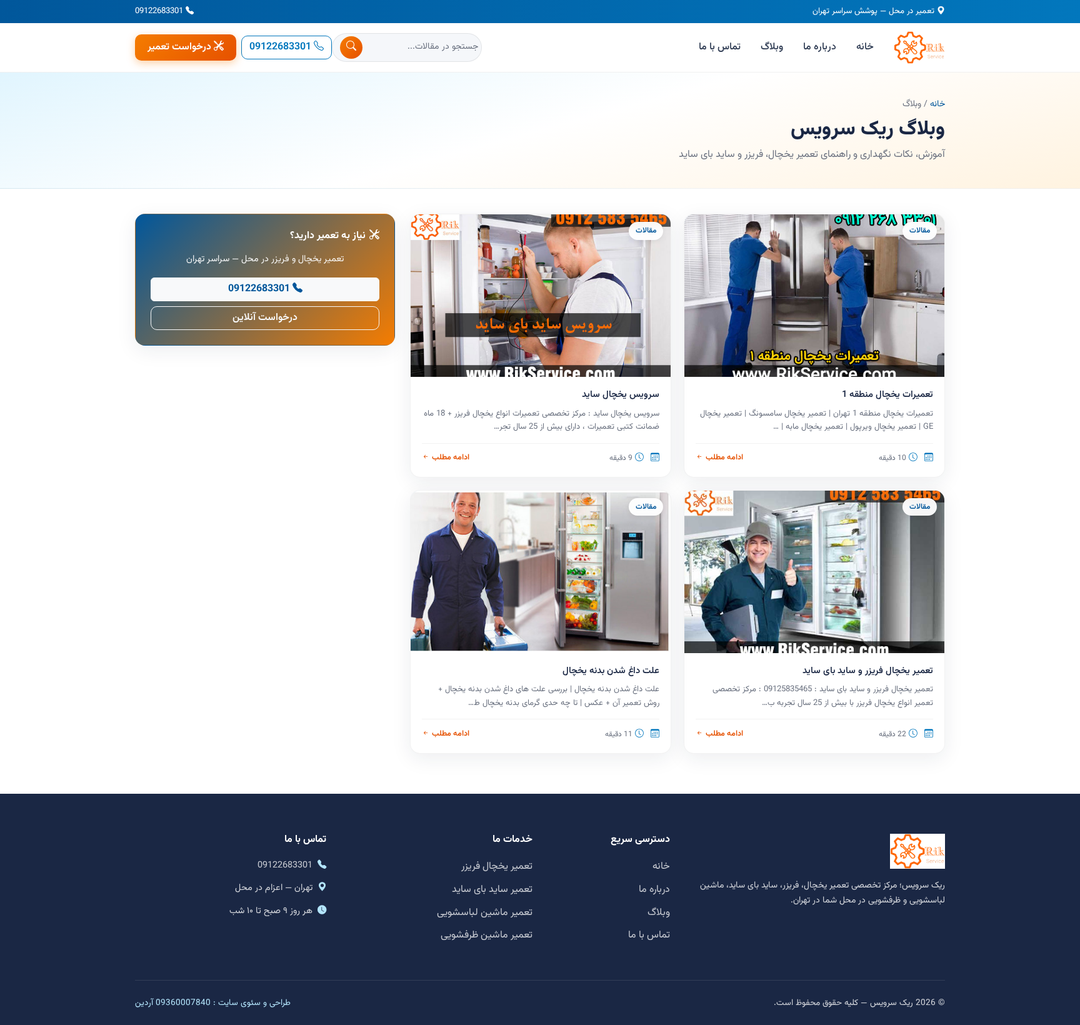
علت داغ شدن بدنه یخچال (610, 671)
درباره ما (819, 47)
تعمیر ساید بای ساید (492, 890)
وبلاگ (772, 47)
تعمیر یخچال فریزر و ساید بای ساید (867, 671)
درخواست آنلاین (265, 318)
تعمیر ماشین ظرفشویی (486, 935)
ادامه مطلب (724, 457)
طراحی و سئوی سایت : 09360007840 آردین (213, 1002)
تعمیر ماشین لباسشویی (484, 913)
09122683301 (159, 11)
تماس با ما (720, 47)
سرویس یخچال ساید (620, 395)
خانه (865, 47)
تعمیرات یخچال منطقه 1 (887, 395)
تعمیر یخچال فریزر (496, 866)
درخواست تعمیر (179, 47)
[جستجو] (351, 47)
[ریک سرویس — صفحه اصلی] (919, 47)
